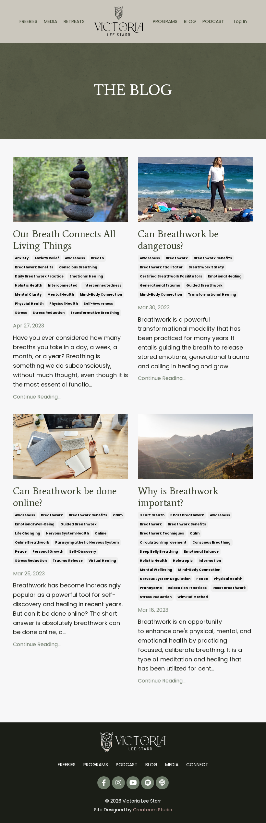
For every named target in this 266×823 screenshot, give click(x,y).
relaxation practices (187, 587)
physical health (63, 303)
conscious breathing (78, 267)
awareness (75, 258)
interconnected (63, 285)
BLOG (190, 21)
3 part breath (152, 515)
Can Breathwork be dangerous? (178, 240)
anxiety (22, 258)
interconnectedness (102, 285)
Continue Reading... (37, 396)
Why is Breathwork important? (178, 497)
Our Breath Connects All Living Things (64, 240)
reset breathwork (229, 587)
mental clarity (28, 294)
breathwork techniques (162, 533)
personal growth (47, 551)
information (210, 560)
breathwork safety (206, 267)
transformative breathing (94, 312)
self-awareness (98, 303)
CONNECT (197, 764)
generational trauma (160, 285)
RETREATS (74, 21)
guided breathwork (204, 285)
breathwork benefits (34, 267)
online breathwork (32, 542)
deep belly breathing (159, 551)
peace (21, 551)
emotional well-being (34, 524)
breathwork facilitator (161, 267)
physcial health (29, 303)
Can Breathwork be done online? (65, 497)
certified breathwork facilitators (171, 276)
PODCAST (213, 21)
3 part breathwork (187, 515)
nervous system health (67, 533)
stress (21, 312)
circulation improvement (163, 542)
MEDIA (50, 21)
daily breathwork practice (39, 276)
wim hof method (192, 597)
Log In (240, 21)
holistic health (28, 285)
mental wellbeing (156, 569)
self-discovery (82, 551)
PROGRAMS (165, 21)
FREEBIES (28, 21)
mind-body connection (101, 294)
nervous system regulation (165, 578)
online (100, 533)
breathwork (177, 258)
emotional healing (86, 276)
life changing (27, 533)
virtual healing (102, 560)
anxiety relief (46, 258)
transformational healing (212, 294)
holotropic (183, 560)
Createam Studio (152, 809)
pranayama (151, 587)
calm (118, 515)
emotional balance (201, 551)
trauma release (68, 560)
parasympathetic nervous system (87, 542)
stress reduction (49, 312)
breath (97, 258)
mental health (60, 294)
